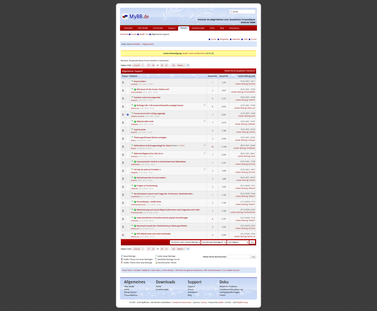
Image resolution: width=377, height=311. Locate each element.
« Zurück (136, 65)
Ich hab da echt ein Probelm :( (147, 169)
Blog (222, 28)
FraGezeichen (136, 212)
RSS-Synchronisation (212, 270)
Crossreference (130, 295)
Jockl (253, 116)
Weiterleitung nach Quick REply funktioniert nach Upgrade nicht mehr (168, 209)
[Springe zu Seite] (188, 65)
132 (173, 65)
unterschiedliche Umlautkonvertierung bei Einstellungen (162, 217)
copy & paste (139, 129)
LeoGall (134, 84)
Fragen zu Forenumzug (147, 185)
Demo (126, 289)
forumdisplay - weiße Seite (149, 201)
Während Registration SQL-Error (148, 153)
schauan (251, 140)
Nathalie (134, 124)
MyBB (158, 286)
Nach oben (155, 270)
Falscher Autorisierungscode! (147, 97)
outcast (134, 100)
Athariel (134, 188)
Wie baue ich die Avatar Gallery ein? (153, 89)
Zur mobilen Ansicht (231, 270)
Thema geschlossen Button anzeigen (150, 137)
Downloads (158, 28)
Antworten (212, 76)
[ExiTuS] (252, 84)
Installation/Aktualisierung (231, 289)
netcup (203, 302)
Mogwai (134, 172)
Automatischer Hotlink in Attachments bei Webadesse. (161, 161)
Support (171, 28)
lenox (133, 140)
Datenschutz (186, 302)
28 (153, 65)
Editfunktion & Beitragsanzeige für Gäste (152, 145)
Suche (213, 39)
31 (167, 65)
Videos (222, 295)
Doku (212, 28)
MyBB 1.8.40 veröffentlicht (193, 53)
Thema (125, 76)
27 (149, 65)
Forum (184, 28)
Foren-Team (127, 270)
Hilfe (246, 39)
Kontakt (137, 270)
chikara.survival (137, 116)
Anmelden (136, 44)
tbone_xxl (135, 108)
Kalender (236, 39)
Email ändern (140, 81)
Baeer (133, 148)
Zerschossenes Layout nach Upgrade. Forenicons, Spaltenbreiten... (164, 193)
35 (212, 146)
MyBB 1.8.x (144, 34)
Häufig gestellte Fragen (230, 292)
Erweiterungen (198, 28)
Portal (253, 39)
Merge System (130, 292)
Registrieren (148, 44)
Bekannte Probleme (228, 286)
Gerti (253, 156)
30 (162, 65)
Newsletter (192, 292)
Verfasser (133, 76)
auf (253, 76)
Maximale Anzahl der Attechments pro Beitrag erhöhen (162, 225)
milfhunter (135, 164)
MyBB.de (145, 270)
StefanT (252, 100)
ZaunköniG (135, 196)
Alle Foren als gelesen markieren (188, 270)
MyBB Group (242, 302)
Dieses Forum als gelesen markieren (239, 71)
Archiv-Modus (167, 270)
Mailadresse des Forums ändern (151, 177)
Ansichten (223, 76)
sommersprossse (138, 204)
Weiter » (180, 65)
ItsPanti (134, 156)
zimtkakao (251, 148)
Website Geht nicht (145, 121)
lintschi (134, 132)
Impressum (234, 28)
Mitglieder (224, 39)
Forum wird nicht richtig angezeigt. (150, 113)
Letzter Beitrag (244, 76)
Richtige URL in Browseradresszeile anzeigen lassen (160, 105)
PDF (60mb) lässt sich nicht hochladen (154, 233)
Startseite (128, 28)
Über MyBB (143, 28)
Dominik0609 (136, 92)
